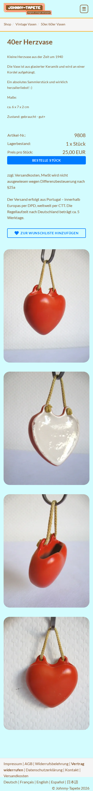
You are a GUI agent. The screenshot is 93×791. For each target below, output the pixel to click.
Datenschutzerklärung (44, 769)
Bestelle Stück (46, 160)
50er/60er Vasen (53, 24)
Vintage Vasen (26, 24)
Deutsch (10, 782)
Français (27, 782)
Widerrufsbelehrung (51, 763)
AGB (28, 763)
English (42, 782)
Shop (7, 24)
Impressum (13, 763)
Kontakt (72, 769)
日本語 (72, 782)
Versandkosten (27, 175)
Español (57, 782)
